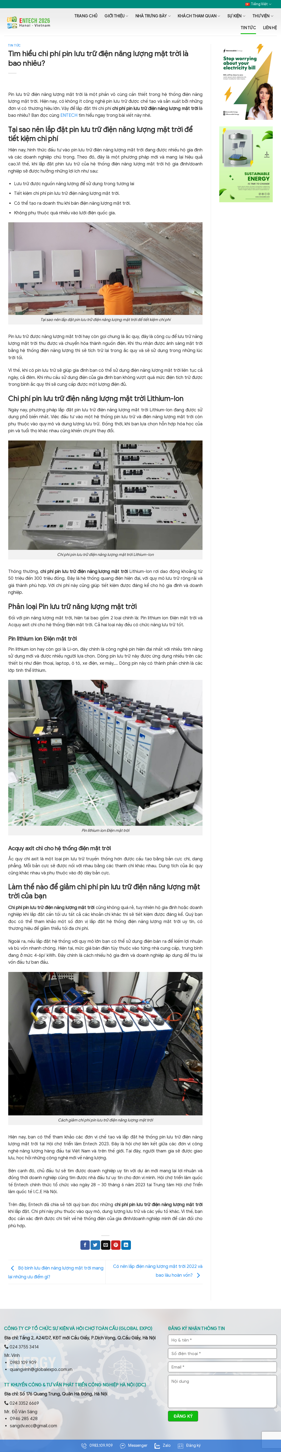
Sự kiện (234, 15)
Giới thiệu (115, 15)
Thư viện (260, 15)
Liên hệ (270, 27)
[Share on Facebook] (85, 1245)
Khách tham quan (197, 15)
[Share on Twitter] (95, 1245)
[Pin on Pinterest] (115, 1245)
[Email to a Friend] (105, 1245)
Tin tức (248, 27)
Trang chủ (86, 15)
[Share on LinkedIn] (126, 1245)
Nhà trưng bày (151, 15)
